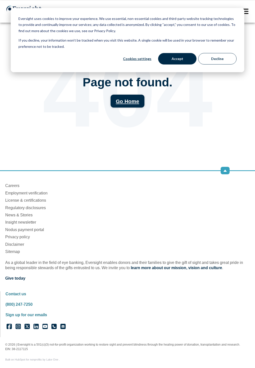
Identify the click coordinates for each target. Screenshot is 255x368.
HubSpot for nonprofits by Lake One (37, 359)
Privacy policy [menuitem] (17, 237)
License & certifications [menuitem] (25, 200)
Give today (15, 278)
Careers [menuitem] (12, 186)
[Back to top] (225, 170)
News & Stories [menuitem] (19, 215)
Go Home (127, 101)
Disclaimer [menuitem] (14, 244)
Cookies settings (137, 59)
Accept (177, 59)
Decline (217, 59)
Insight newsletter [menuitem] (20, 222)
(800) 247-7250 (19, 304)
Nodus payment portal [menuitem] (24, 230)
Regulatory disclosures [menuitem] (25, 208)
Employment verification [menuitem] (26, 193)
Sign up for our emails (26, 315)
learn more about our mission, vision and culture (176, 268)
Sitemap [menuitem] (12, 251)
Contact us (15, 294)
